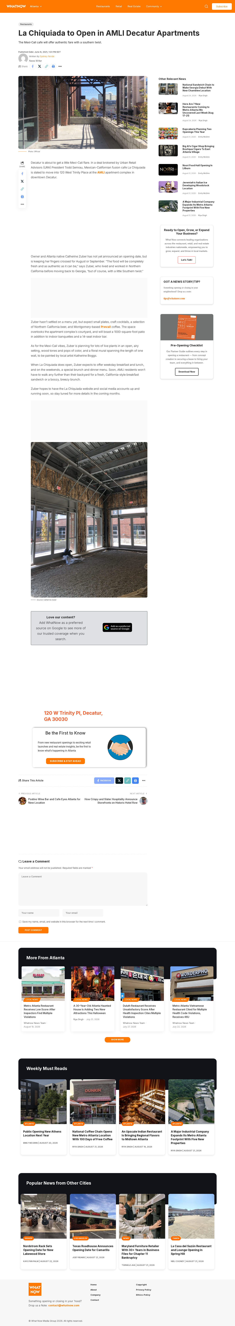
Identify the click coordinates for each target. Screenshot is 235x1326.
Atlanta (29, 1124)
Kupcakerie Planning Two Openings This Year (197, 130)
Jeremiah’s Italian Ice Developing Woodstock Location (196, 185)
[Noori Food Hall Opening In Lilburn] (168, 170)
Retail (119, 6)
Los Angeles (80, 1238)
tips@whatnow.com (174, 298)
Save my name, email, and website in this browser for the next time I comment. (64, 921)
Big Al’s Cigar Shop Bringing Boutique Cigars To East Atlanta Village (198, 149)
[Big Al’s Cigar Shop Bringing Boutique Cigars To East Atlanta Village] (168, 150)
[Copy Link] (46, 66)
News (126, 1238)
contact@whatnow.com (63, 1305)
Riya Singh (203, 95)
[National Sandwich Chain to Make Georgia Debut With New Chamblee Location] (168, 89)
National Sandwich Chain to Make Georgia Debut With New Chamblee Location (198, 87)
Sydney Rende (47, 56)
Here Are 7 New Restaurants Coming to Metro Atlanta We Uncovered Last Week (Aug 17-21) (198, 110)
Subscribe (221, 6)
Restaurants (103, 6)
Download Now (187, 371)
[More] (60, 66)
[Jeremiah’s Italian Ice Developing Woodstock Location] (168, 187)
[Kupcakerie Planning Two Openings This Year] (168, 133)
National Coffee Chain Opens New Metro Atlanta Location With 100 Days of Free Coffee (92, 1135)
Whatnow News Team (35, 1023)
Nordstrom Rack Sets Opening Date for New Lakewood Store (38, 1250)
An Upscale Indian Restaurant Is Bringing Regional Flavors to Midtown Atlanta (142, 1135)
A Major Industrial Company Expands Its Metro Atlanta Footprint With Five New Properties (198, 206)
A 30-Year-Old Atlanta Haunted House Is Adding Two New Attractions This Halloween (92, 1009)
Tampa (175, 1238)
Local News (32, 999)
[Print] (53, 66)
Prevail (106, 326)
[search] (206, 6)
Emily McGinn (204, 137)
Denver (28, 1238)
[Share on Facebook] (32, 66)
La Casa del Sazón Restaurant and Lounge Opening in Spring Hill (191, 1250)
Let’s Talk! (186, 260)
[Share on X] (39, 66)
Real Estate (134, 6)
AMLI (101, 172)
